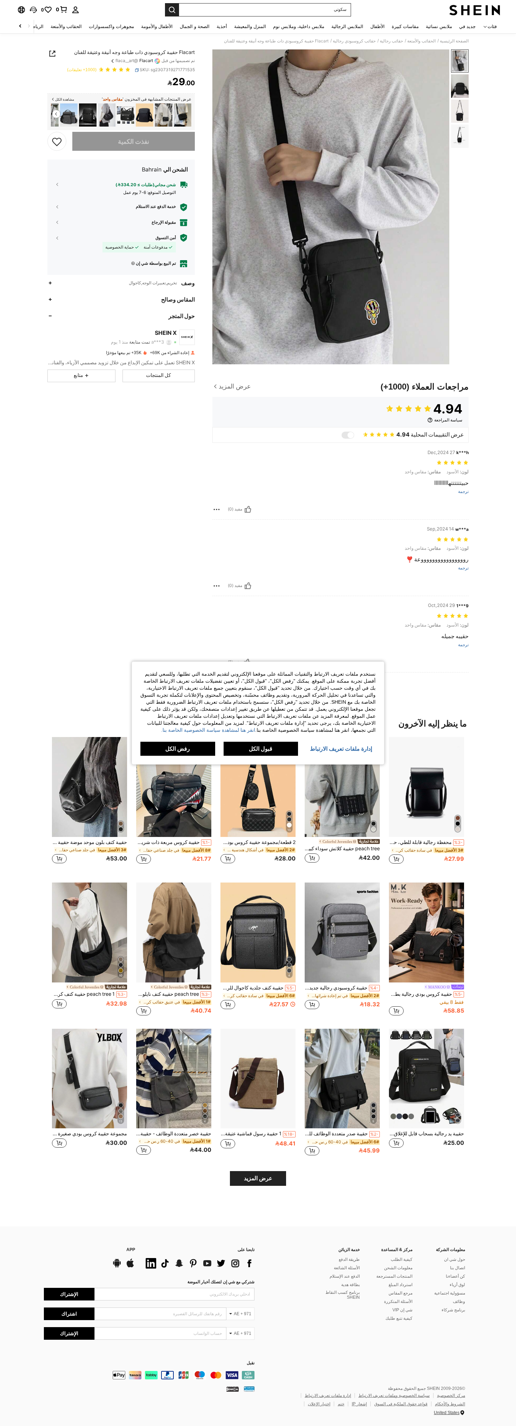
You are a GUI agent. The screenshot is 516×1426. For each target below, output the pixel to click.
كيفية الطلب (401, 1259)
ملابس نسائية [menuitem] (439, 26)
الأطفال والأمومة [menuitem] (157, 26)
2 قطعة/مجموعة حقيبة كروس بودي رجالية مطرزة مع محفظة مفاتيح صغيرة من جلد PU (258, 842)
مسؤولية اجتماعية (449, 1293)
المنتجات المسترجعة (394, 1276)
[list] (198, 1263)
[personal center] (75, 10)
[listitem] (182, 115)
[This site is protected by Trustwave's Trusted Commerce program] (249, 1388)
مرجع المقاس (400, 1293)
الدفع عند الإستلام (345, 1276)
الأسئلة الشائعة (347, 1267)
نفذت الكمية (133, 141)
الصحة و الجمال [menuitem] (195, 26)
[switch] (348, 435)
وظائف (459, 1301)
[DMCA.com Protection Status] (232, 1388)
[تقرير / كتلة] (216, 509)
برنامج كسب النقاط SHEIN (342, 1295)
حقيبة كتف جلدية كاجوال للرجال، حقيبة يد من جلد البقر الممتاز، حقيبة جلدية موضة (257, 988)
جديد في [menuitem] (467, 26)
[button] (33, 10)
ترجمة (463, 491)
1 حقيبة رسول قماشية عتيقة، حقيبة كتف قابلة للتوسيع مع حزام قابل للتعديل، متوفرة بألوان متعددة (257, 1133)
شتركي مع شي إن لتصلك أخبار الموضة (220, 1281)
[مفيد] (248, 509)
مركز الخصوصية (451, 1395)
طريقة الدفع (349, 1259)
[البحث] (172, 9)
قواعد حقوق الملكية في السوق (401, 1403)
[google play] (117, 1266)
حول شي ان (454, 1259)
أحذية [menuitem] (222, 26)
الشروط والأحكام (450, 1403)
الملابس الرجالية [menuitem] (347, 26)
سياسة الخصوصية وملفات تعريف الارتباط (394, 1395)
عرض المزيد (258, 1178)
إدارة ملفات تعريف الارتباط (328, 1395)
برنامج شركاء (453, 1309)
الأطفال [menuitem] (377, 26)
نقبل (250, 1363)
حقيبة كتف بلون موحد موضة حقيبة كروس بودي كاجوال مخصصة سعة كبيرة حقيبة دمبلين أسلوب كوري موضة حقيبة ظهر (89, 842)
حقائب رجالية (391, 41)
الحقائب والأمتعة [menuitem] (66, 26)
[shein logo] (474, 10)
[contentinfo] (149, 1375)
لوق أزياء (457, 1284)
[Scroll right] (20, 26)
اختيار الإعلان (319, 1403)
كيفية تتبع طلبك (398, 1318)
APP (130, 1250)
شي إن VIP (402, 1309)
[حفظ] (56, 141)
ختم (341, 1403)
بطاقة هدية (350, 1284)
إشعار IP (359, 1403)
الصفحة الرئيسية (454, 41)
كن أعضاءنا (455, 1276)
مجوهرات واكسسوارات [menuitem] (111, 26)
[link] (62, 9)
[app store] (130, 1266)
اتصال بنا (457, 1267)
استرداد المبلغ (400, 1284)
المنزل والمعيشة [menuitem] (250, 26)
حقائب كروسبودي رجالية (354, 41)
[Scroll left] (28, 26)
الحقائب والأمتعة (421, 41)
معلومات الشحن (398, 1267)
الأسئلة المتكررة (398, 1301)
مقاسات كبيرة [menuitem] (405, 26)
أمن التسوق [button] (166, 237)
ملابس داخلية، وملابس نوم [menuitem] (298, 26)
